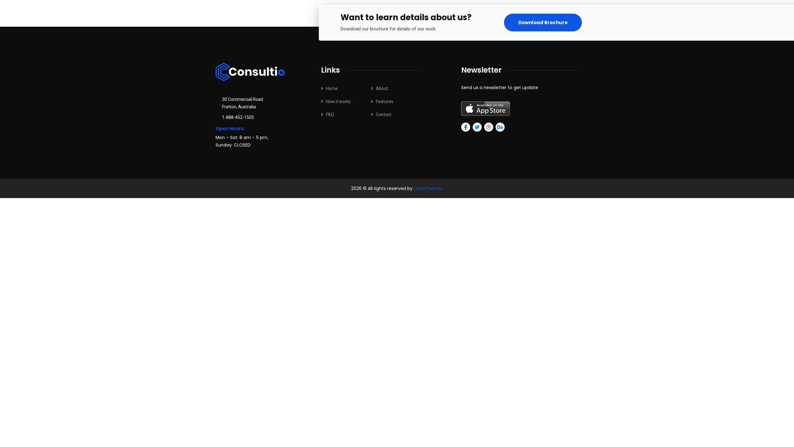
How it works (338, 101)
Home (332, 88)
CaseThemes (428, 188)
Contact (383, 114)
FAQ (330, 114)
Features (384, 101)
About (382, 88)
